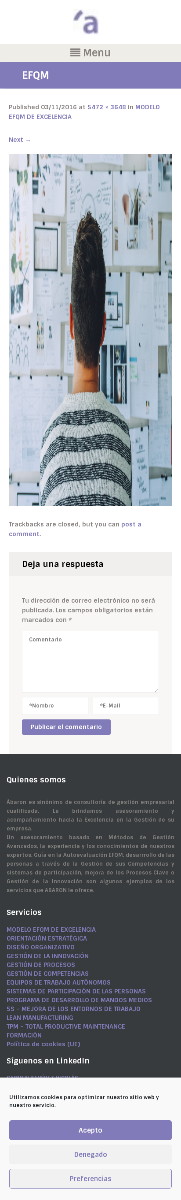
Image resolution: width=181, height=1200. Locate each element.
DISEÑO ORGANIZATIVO (41, 947)
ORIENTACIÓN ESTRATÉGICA (47, 938)
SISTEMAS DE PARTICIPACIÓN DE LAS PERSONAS (76, 991)
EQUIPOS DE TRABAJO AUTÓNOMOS (59, 982)
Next (20, 140)
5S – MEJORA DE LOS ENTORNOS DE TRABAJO (74, 1009)
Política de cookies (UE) (43, 1044)
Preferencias (91, 1178)
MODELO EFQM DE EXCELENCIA (51, 929)
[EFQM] (90, 329)
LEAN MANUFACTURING (40, 1018)
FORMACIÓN (24, 1035)
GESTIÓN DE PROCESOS (41, 965)
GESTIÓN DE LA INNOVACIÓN (48, 956)
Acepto (90, 1130)
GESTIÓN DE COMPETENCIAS (48, 974)
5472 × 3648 (106, 107)
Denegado (90, 1154)
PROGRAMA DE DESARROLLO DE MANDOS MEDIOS (79, 1000)
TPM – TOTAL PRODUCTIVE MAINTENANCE (66, 1026)
